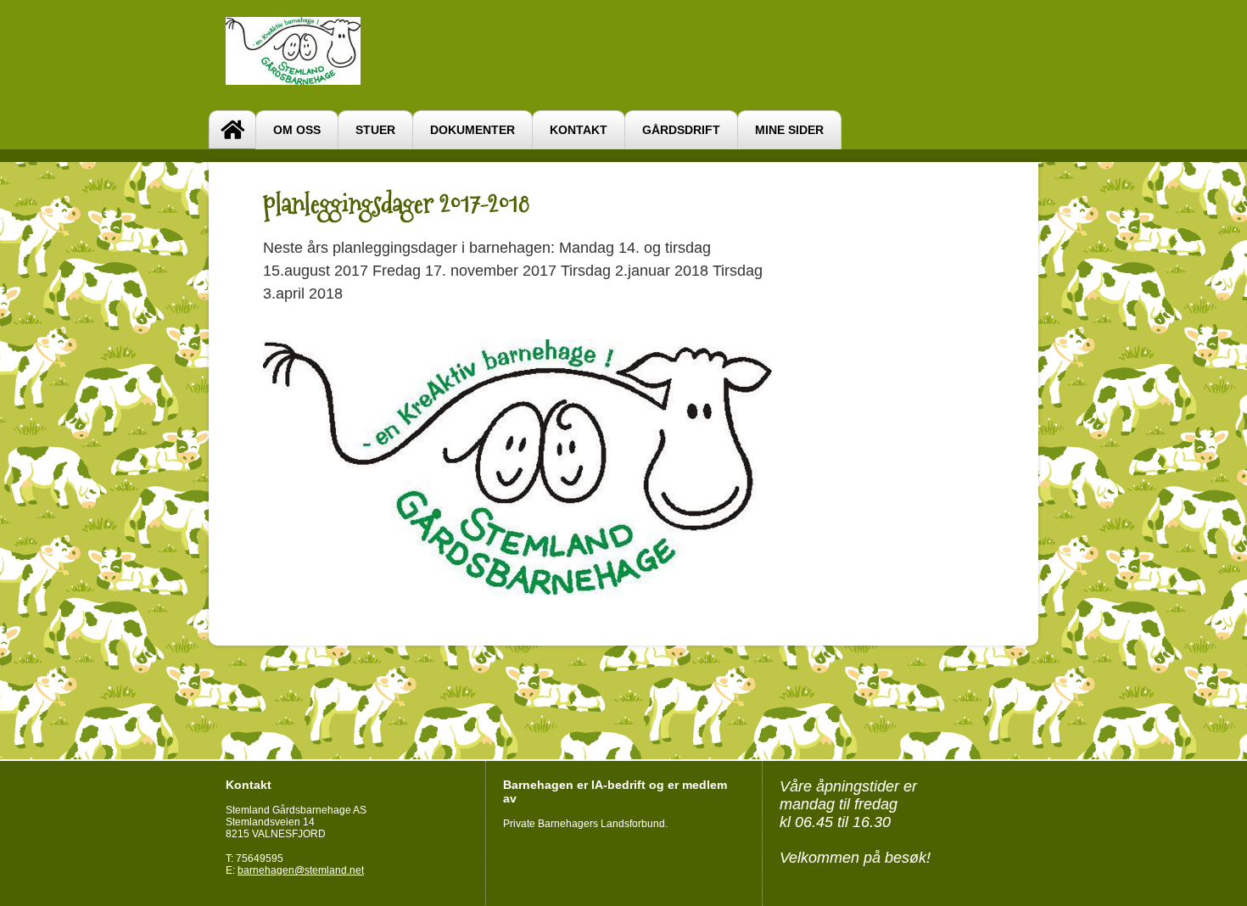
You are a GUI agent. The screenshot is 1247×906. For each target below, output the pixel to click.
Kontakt (578, 130)
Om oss (297, 130)
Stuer (375, 130)
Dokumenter (472, 130)
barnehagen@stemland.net (301, 870)
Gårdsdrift (681, 130)
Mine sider (789, 130)
